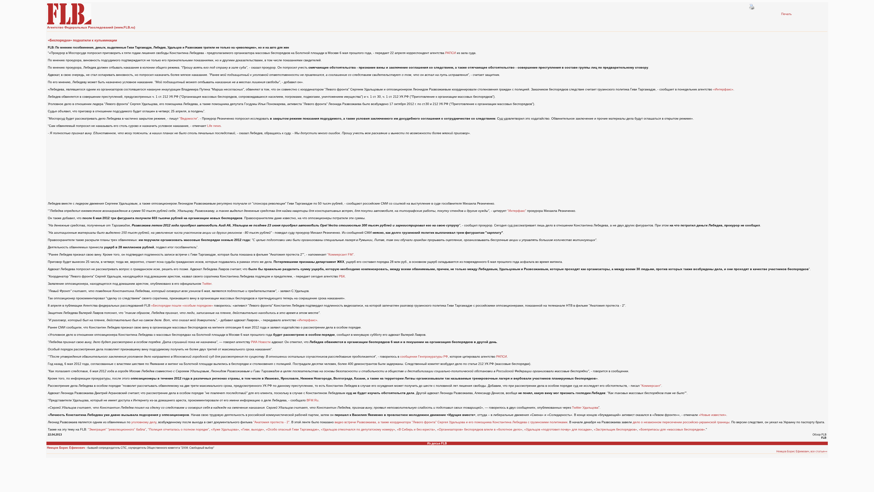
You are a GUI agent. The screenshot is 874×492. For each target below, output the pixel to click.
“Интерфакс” (516, 211)
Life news (214, 126)
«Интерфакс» (723, 89)
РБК (342, 276)
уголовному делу (143, 422)
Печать (786, 14)
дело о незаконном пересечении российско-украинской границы (681, 422)
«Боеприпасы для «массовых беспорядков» (672, 429)
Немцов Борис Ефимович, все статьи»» (801, 451)
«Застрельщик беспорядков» (615, 429)
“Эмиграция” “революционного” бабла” (117, 429)
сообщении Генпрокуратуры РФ (424, 356)
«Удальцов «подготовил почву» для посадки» (558, 429)
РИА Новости (261, 342)
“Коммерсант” (650, 385)
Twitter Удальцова (585, 407)
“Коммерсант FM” (340, 254)
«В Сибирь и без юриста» (416, 429)
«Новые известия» (712, 415)
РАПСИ (450, 53)
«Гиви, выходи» (252, 429)
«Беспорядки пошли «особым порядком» (182, 305)
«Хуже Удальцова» (225, 429)
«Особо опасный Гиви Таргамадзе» (292, 429)
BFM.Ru (312, 400)
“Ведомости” (188, 118)
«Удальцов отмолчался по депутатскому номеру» (358, 429)
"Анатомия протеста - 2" (271, 422)
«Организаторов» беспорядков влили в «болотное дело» (479, 429)
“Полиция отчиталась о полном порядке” (178, 429)
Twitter (206, 283)
